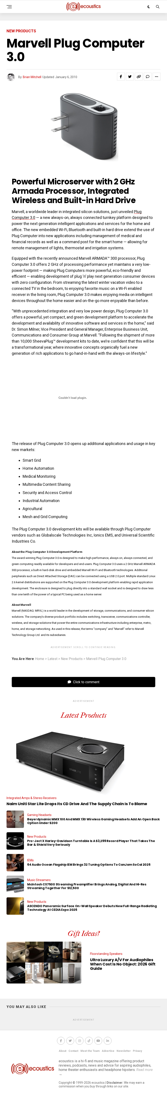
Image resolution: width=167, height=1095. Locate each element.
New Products (72, 659)
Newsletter (124, 1050)
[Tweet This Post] (130, 76)
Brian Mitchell (32, 77)
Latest (52, 659)
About (62, 1050)
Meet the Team (90, 1050)
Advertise (108, 1050)
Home (39, 659)
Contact (73, 1050)
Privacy (137, 1050)
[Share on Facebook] (121, 76)
